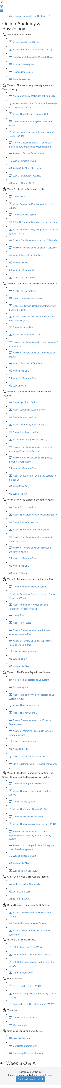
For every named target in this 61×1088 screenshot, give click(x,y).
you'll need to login (43, 1074)
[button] (2, 2)
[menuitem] (2, 7)
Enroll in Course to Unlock (30, 1079)
